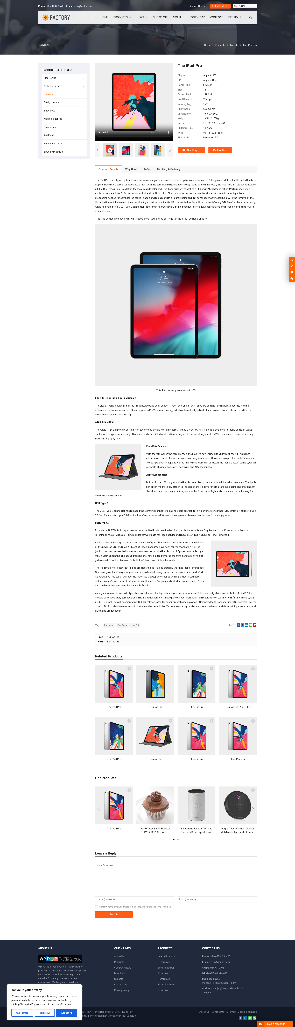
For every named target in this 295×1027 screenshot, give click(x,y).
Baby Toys (49, 110)
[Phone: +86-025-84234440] (292, 260)
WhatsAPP (221, 973)
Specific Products (54, 151)
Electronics (50, 78)
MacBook (122, 625)
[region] (44, 1002)
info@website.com (84, 6)
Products (119, 962)
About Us (119, 956)
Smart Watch (165, 973)
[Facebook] (240, 1018)
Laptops (108, 625)
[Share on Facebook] (238, 625)
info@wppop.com (220, 962)
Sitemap (231, 1011)
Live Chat (222, 150)
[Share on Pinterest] (255, 625)
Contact (202, 6)
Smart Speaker (166, 967)
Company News (122, 967)
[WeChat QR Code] (292, 279)
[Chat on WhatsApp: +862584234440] (292, 266)
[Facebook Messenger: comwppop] (292, 272)
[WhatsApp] (250, 1018)
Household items (53, 143)
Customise (22, 1012)
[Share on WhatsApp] (251, 625)
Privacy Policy (121, 990)
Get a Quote (219, 6)
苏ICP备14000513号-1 (124, 1011)
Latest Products (167, 956)
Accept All (67, 1012)
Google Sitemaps (247, 1011)
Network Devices (53, 86)
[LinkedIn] (245, 1018)
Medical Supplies (53, 118)
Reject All (44, 1012)
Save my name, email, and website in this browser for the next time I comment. (135, 907)
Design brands (52, 102)
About (193, 6)
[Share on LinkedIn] (246, 625)
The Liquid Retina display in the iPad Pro (116, 405)
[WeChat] (255, 1018)
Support (118, 979)
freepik (83, 1015)
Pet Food (49, 135)
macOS (135, 625)
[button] (173, 839)
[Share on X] (242, 625)
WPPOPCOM (217, 967)
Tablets (49, 94)
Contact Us (120, 984)
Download (119, 973)
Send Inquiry (194, 150)
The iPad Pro (112, 637)
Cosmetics (50, 127)
